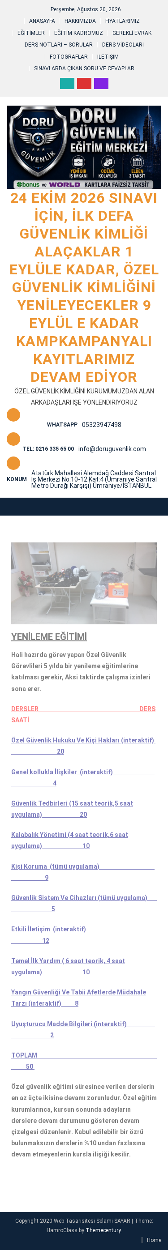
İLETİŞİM (108, 57)
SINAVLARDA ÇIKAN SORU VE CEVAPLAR (84, 68)
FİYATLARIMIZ (122, 21)
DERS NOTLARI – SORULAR (59, 45)
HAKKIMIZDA (80, 21)
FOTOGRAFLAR (69, 57)
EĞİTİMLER (31, 33)
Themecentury (103, 1230)
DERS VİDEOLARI (123, 45)
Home (154, 1240)
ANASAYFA (42, 21)
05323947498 (101, 425)
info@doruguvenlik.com (112, 449)
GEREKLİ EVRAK (131, 33)
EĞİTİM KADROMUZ (78, 33)
